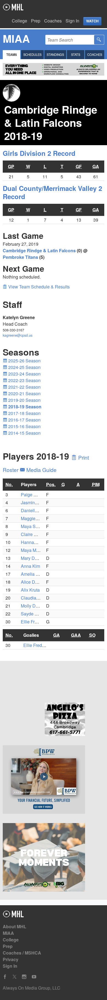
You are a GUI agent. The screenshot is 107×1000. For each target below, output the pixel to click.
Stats (75, 54)
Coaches (53, 21)
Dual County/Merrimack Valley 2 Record (52, 192)
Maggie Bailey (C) (38, 518)
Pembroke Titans (20, 257)
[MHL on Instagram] (24, 977)
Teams (11, 54)
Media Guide (41, 469)
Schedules (32, 54)
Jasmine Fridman (37, 502)
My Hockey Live (13, 7)
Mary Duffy (31, 558)
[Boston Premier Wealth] (53, 780)
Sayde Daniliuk (36, 614)
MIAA (8, 933)
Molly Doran (32, 606)
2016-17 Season (24, 420)
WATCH (92, 21)
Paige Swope (34, 494)
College (19, 21)
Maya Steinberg (36, 526)
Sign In (72, 21)
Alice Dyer (31, 582)
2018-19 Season (24, 406)
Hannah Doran (35, 542)
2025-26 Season (24, 360)
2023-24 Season (24, 374)
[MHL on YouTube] (34, 977)
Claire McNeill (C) (38, 534)
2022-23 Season (24, 380)
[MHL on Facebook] (5, 977)
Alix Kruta (30, 590)
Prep (35, 21)
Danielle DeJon (36, 510)
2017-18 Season (24, 413)
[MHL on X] (14, 977)
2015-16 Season (24, 426)
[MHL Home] (13, 915)
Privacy (10, 959)
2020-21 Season (24, 393)
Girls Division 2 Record (39, 153)
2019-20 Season (24, 400)
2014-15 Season (24, 433)
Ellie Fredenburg (37, 621)
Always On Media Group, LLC (31, 988)
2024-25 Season (24, 367)
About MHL (14, 926)
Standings (55, 54)
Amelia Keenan (36, 574)
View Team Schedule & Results (38, 286)
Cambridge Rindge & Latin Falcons (39, 250)
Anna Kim (30, 566)
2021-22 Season (24, 387)
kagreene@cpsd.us (17, 335)
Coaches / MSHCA (22, 953)
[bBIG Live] (53, 858)
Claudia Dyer (34, 598)
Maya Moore (33, 550)
